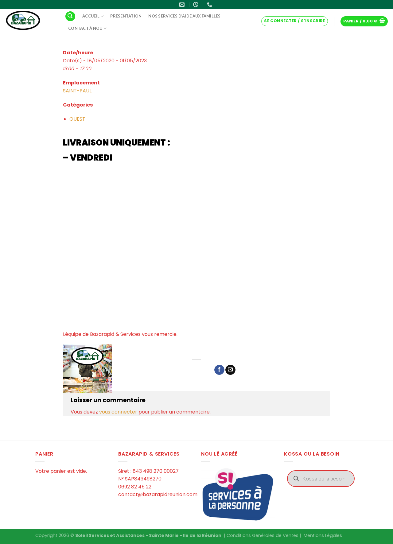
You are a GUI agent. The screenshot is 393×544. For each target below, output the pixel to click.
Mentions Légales (323, 535)
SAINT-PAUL (77, 90)
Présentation (126, 16)
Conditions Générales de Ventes (262, 535)
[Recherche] (70, 16)
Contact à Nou (85, 28)
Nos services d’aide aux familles (184, 16)
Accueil (90, 16)
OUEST (77, 118)
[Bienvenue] (30, 20)
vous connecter (118, 411)
